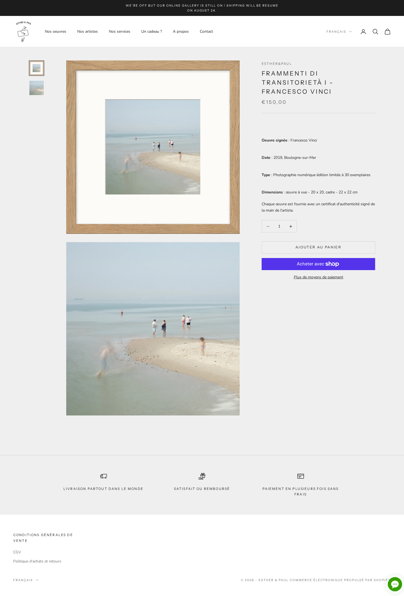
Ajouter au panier (318, 247)
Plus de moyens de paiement (318, 277)
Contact (206, 31)
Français (336, 32)
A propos (181, 31)
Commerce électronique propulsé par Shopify (340, 580)
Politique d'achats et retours (37, 561)
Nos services (119, 31)
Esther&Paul (277, 64)
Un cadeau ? (151, 31)
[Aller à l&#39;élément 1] (36, 68)
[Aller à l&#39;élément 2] (36, 88)
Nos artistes (87, 31)
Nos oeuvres (55, 31)
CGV (17, 552)
